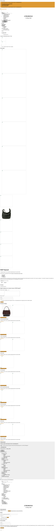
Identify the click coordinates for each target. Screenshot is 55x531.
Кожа (11, 36)
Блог (2, 30)
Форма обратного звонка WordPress (17, 510)
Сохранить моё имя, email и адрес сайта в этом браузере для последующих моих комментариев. (16, 300)
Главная (1, 36)
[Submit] (2, 14)
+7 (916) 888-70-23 (28, 16)
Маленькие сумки (6, 15)
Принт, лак (5, 457)
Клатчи (5, 18)
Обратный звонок (3, 509)
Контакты (3, 25)
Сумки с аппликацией (7, 20)
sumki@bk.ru (2, 450)
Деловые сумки (4, 453)
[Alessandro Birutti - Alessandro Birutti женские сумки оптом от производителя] (3, 9)
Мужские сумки (6, 16)
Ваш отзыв (2, 295)
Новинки (3, 472)
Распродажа (5, 21)
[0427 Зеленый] (4, 40)
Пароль (1, 515)
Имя (1, 297)
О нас (4, 27)
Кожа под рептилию (7, 456)
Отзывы (5, 26)
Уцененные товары (7, 474)
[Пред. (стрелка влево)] (0, 530)
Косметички (5, 19)
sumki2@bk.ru (2, 451)
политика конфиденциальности (12, 526)
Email (1, 298)
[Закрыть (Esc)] (0, 529)
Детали (3, 275)
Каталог (12, 273)
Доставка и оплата (5, 28)
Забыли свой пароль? (3, 518)
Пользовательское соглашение (7, 3)
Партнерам (4, 24)
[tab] (28, 275)
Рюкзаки (5, 17)
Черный (5, 282)
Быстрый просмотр (3, 317)
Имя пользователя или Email (5, 514)
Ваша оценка (2, 289)
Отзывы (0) (4, 276)
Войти (8, 517)
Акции (3, 23)
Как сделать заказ (6, 29)
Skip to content (2, 0)
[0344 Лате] (4, 45)
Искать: (3, 482)
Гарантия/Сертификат (5, 4)
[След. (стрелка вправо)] (1, 530)
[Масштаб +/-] (1, 529)
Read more (2, 321)
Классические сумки (7, 14)
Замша (5, 454)
